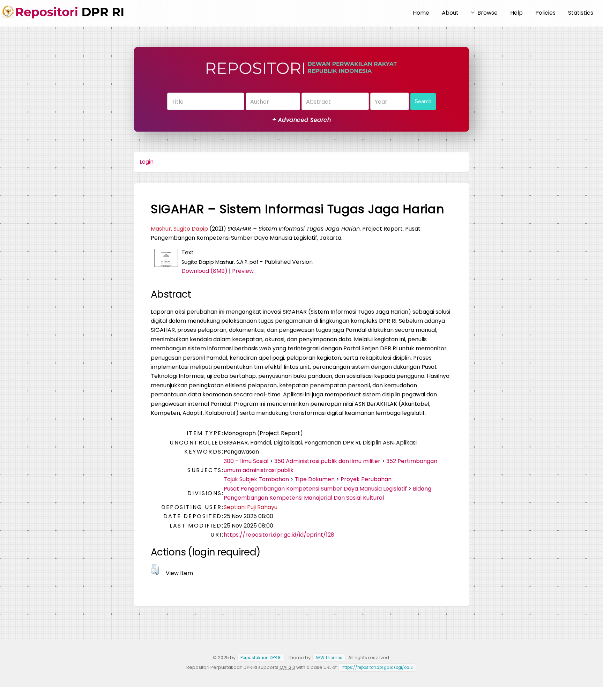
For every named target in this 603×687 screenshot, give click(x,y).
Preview (243, 271)
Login (147, 162)
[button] (155, 570)
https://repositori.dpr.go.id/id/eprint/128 (279, 535)
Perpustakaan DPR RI (261, 657)
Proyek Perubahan (366, 479)
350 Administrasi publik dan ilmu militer (327, 461)
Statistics (580, 13)
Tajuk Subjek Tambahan (256, 479)
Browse (487, 13)
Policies (545, 13)
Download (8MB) (204, 271)
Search (423, 101)
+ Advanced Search (301, 120)
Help (516, 13)
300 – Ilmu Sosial (246, 461)
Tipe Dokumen (315, 479)
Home (421, 13)
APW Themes (328, 657)
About (450, 13)
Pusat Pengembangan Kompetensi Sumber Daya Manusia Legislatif (315, 489)
